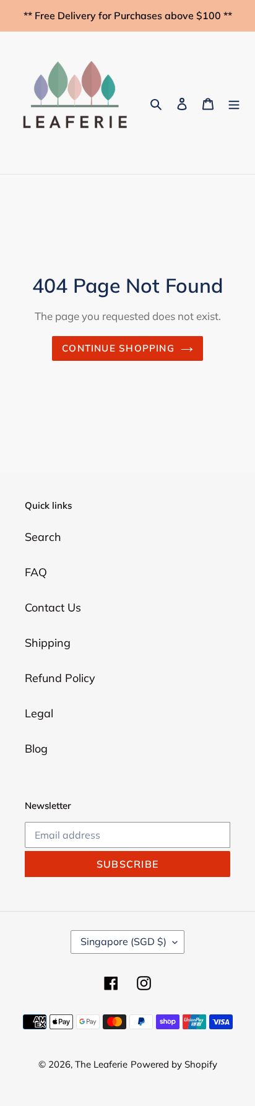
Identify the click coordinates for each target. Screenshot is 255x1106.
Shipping (48, 643)
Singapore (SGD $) (123, 941)
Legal (39, 713)
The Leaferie (101, 1064)
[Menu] (234, 103)
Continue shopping (118, 348)
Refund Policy (60, 678)
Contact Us (53, 607)
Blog (36, 748)
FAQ (36, 572)
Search (43, 537)
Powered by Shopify (174, 1064)
